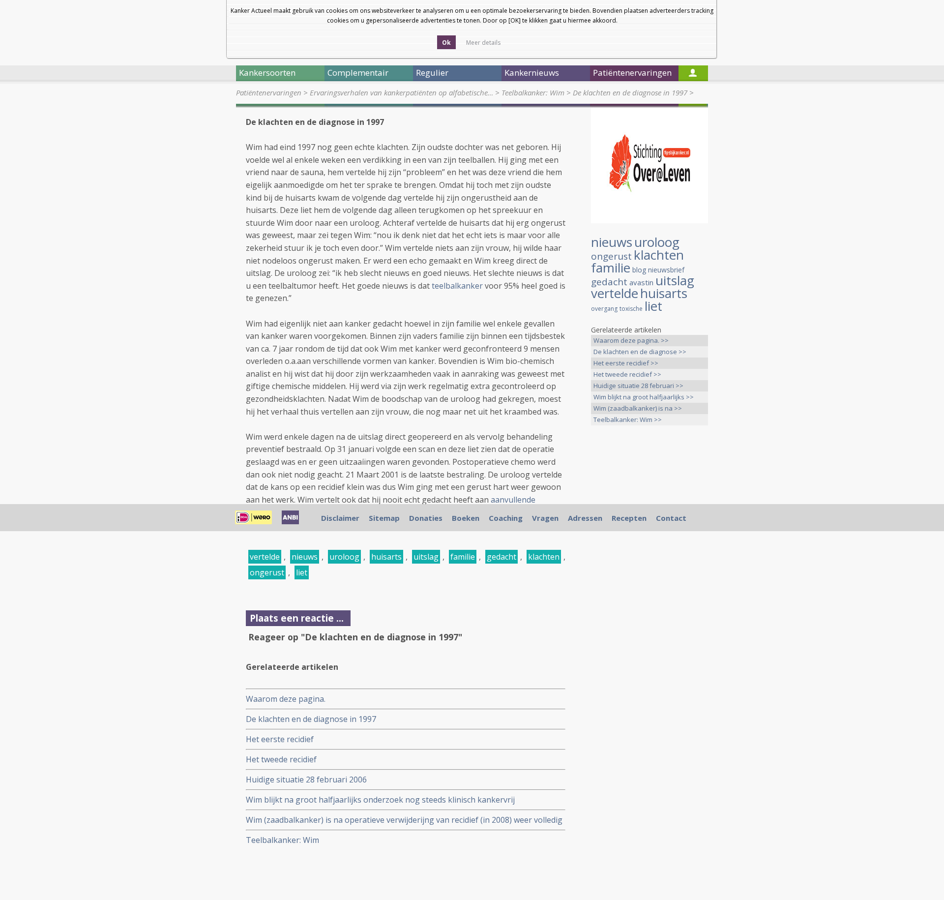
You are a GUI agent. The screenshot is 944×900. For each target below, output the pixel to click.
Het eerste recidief (280, 739)
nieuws (305, 556)
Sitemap (384, 518)
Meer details (483, 42)
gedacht (501, 556)
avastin (641, 282)
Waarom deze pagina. (285, 698)
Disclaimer (340, 518)
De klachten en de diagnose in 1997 (630, 92)
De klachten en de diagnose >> (639, 351)
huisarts (386, 556)
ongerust (267, 572)
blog (639, 269)
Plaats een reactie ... (297, 618)
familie (462, 556)
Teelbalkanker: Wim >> (627, 419)
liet (301, 572)
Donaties (425, 518)
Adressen (585, 518)
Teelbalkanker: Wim (533, 92)
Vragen (545, 518)
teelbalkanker (457, 285)
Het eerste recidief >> (625, 363)
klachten (544, 556)
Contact (671, 518)
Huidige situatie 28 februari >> (638, 385)
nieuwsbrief (666, 269)
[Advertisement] (649, 587)
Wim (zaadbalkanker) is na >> (637, 408)
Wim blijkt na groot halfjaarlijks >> (643, 396)
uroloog (344, 556)
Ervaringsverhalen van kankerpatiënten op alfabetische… (401, 92)
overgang (604, 308)
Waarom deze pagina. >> (631, 340)
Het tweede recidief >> (627, 374)
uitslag (426, 556)
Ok (446, 42)
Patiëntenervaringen (268, 92)
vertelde (265, 556)
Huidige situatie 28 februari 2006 (306, 779)
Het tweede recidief (281, 759)
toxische (631, 308)
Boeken (465, 518)
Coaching (506, 518)
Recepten (629, 518)
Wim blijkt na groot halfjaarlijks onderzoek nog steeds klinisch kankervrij (380, 799)
